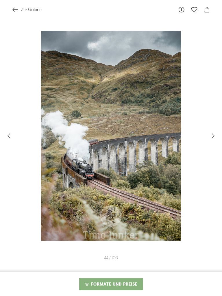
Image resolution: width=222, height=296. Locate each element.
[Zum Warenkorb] (207, 10)
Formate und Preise (113, 284)
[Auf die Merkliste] (194, 10)
